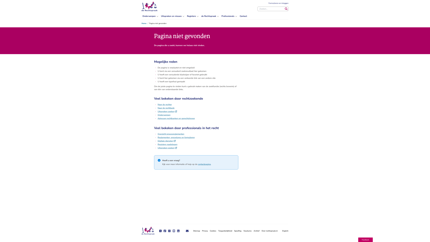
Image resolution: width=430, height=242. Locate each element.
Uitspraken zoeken (167, 111)
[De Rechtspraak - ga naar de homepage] (149, 6)
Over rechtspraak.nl (270, 231)
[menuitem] (150, 16)
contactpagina (204, 164)
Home (144, 23)
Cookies (213, 231)
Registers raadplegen (167, 144)
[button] (365, 240)
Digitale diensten (167, 141)
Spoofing (237, 231)
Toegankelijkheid (225, 231)
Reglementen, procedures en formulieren (176, 137)
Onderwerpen (164, 115)
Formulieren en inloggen (278, 3)
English (285, 231)
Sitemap (196, 231)
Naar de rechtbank (166, 108)
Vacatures (247, 231)
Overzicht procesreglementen (171, 134)
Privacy (205, 231)
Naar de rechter (165, 104)
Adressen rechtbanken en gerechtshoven (176, 118)
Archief (257, 231)
